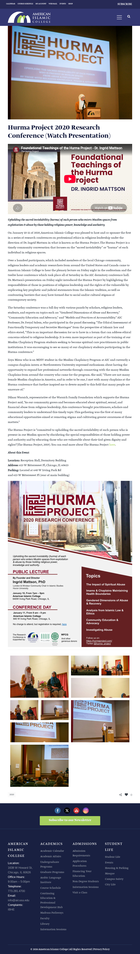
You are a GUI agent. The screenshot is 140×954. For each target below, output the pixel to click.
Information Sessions (53, 929)
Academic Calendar (52, 851)
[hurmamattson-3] (55, 710)
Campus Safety (114, 879)
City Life (110, 885)
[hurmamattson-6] (100, 721)
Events (109, 863)
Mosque (110, 874)
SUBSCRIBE (124, 4)
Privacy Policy (101, 949)
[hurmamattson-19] (39, 732)
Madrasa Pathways (51, 913)
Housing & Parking (117, 868)
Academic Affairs (50, 856)
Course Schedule (50, 888)
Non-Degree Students (86, 881)
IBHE (11, 909)
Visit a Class (80, 893)
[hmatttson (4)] (100, 688)
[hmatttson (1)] (85, 665)
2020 (12, 794)
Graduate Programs (52, 872)
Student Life (112, 857)
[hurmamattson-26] (39, 766)
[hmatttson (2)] (115, 665)
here (112, 445)
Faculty (45, 918)
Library (45, 924)
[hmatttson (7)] (24, 710)
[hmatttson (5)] (39, 677)
